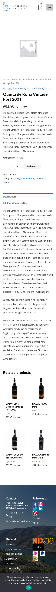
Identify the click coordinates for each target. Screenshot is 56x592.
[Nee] (52, 582)
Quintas (15, 79)
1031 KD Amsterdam (16, 508)
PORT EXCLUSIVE (14, 503)
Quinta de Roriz (28, 79)
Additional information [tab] (15, 203)
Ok (28, 587)
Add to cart (32, 166)
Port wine (17, 88)
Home (6, 79)
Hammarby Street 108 (17, 505)
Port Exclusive (19, 6)
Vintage (7, 88)
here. (35, 522)
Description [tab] (9, 196)
